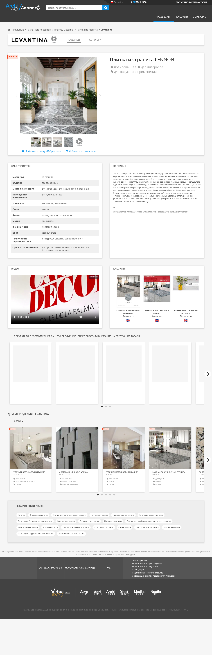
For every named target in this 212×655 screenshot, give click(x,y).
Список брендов (139, 560)
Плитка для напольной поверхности (69, 515)
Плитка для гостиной (103, 527)
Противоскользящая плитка (71, 533)
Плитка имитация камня (147, 527)
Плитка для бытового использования (35, 521)
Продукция (163, 16)
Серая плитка (124, 527)
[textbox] (74, 7)
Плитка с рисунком (113, 521)
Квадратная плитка (66, 521)
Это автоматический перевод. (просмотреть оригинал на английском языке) (150, 211)
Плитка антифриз (172, 527)
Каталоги (182, 16)
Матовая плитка (50, 527)
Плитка (21, 515)
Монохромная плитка (28, 527)
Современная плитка (89, 521)
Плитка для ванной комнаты (76, 527)
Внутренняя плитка (39, 515)
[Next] (100, 95)
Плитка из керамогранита (151, 515)
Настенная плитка (99, 515)
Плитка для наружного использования (36, 533)
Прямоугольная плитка (123, 515)
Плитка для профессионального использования (149, 521)
